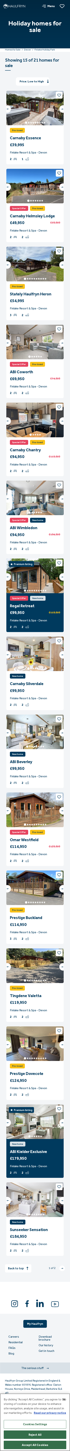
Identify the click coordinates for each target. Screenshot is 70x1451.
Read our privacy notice (50, 1413)
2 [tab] (28, 122)
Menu (51, 6)
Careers (13, 1336)
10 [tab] (45, 279)
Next (63, 109)
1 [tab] (26, 123)
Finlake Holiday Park (45, 49)
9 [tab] (44, 122)
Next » (62, 1268)
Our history (46, 1345)
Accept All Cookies (35, 1445)
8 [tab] (42, 122)
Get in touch (46, 1350)
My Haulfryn (35, 1324)
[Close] (64, 1399)
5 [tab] (35, 122)
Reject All (35, 1434)
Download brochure (45, 1338)
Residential (15, 1342)
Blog (11, 1353)
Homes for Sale (12, 49)
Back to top (16, 1268)
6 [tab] (37, 122)
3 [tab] (31, 122)
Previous (7, 109)
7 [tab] (40, 122)
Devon (27, 49)
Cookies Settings (35, 1424)
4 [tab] (33, 122)
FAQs (11, 1347)
